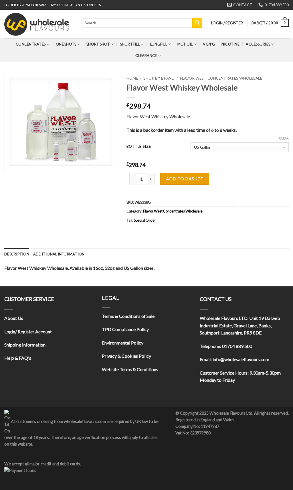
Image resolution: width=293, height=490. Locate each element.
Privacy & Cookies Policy (126, 356)
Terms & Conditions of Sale (128, 316)
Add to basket (184, 178)
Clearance (146, 55)
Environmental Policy (122, 342)
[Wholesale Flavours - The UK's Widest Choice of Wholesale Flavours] (38, 24)
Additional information (59, 254)
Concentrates (30, 44)
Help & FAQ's (17, 358)
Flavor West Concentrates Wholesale (221, 78)
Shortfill (130, 44)
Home (132, 78)
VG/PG (209, 44)
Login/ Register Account (28, 331)
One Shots (66, 44)
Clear (284, 138)
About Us (13, 318)
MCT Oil (185, 44)
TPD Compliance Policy (125, 329)
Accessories (258, 44)
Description (16, 254)
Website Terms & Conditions (130, 369)
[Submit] (197, 23)
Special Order (145, 220)
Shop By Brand (159, 78)
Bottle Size (138, 147)
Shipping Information (24, 344)
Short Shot (98, 44)
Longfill (158, 44)
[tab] (16, 254)
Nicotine (230, 44)
